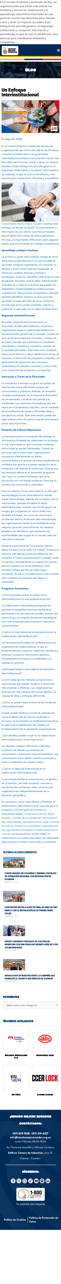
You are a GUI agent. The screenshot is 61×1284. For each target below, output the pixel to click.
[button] (58, 50)
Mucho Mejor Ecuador (30, 223)
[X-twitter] (19, 1181)
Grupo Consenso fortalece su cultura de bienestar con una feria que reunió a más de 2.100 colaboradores (31, 944)
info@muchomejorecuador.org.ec (30, 1137)
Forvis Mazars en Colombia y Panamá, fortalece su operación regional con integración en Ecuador (30, 876)
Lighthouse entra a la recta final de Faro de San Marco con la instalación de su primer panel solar (31, 910)
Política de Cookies (15, 1219)
